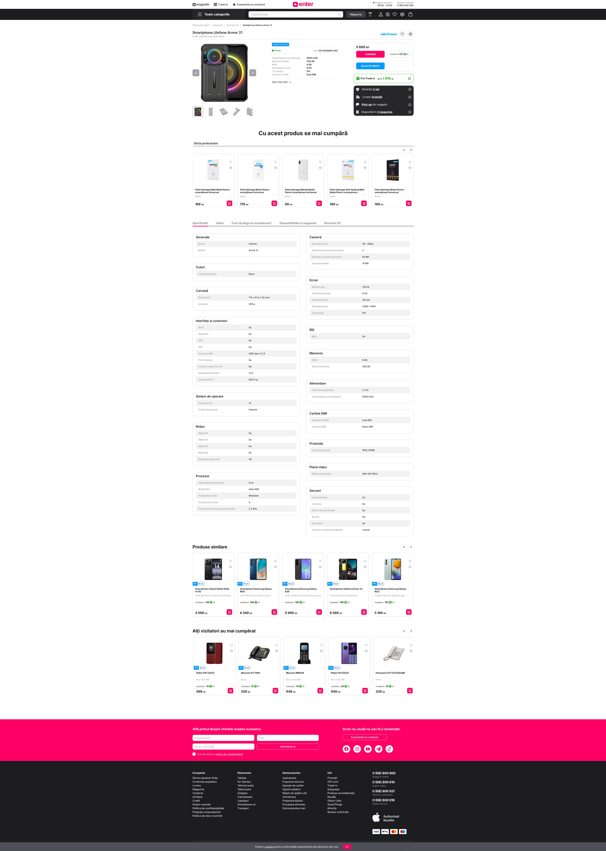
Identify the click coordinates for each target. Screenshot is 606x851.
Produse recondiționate (340, 793)
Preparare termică (293, 781)
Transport (243, 808)
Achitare (197, 796)
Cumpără (370, 54)
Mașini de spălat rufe (294, 793)
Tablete (242, 777)
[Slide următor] (411, 149)
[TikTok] (389, 749)
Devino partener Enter (205, 777)
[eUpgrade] (201, 4)
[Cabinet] (380, 14)
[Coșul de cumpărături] (410, 14)
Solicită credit (370, 66)
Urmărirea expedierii (205, 781)
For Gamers (244, 781)
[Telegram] (378, 749)
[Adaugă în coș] (229, 203)
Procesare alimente (293, 804)
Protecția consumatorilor (207, 812)
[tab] (200, 223)
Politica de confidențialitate (208, 808)
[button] (196, 72)
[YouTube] (368, 749)
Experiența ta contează (364, 737)
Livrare (197, 785)
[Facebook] (346, 749)
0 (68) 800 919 (383, 800)
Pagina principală (201, 25)
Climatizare (289, 796)
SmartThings (334, 804)
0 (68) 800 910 (383, 782)
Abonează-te (287, 746)
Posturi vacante (202, 804)
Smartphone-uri (247, 804)
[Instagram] (357, 749)
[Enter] (303, 4)
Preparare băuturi (292, 800)
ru (370, 15)
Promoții (332, 777)
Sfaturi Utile (334, 800)
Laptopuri (243, 800)
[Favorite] (394, 14)
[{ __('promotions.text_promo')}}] (387, 14)
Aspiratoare (289, 777)
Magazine (198, 789)
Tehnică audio (246, 785)
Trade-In (332, 785)
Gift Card (332, 781)
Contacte (198, 793)
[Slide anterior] (404, 149)
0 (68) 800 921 (383, 791)
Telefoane (218, 25)
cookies (268, 846)
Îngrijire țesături (291, 789)
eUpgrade (333, 789)
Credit (196, 800)
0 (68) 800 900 (383, 773)
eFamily (332, 808)
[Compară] (402, 14)
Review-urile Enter (338, 812)
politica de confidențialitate (229, 754)
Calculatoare (245, 796)
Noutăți (331, 796)
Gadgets (242, 793)
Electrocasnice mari (294, 808)
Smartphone (233, 25)
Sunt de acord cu (220, 754)
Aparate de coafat (292, 785)
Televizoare (244, 789)
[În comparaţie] (410, 34)
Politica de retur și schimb (208, 815)
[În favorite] (402, 34)
